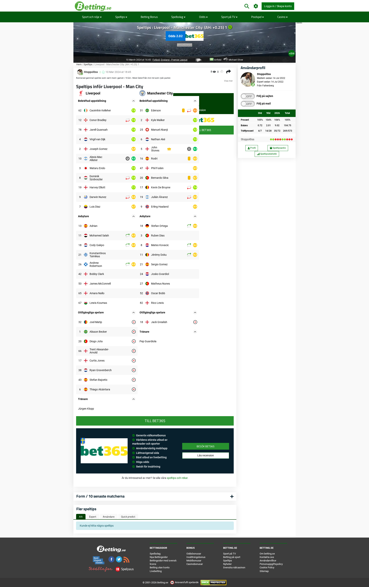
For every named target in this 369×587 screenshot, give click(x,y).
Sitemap (264, 571)
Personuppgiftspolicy (271, 564)
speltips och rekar (177, 477)
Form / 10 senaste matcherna (100, 496)
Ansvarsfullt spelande (186, 582)
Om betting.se (267, 553)
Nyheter (227, 564)
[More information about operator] (104, 450)
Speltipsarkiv (279, 148)
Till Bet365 (203, 130)
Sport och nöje (91, 17)
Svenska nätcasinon (234, 567)
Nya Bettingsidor (159, 557)
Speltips (120, 17)
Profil (253, 148)
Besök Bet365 (205, 446)
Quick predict (128, 517)
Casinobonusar (194, 564)
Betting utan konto (160, 567)
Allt (81, 517)
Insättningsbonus (195, 557)
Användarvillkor (268, 560)
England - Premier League (174, 59)
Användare (109, 517)
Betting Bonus (149, 17)
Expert (92, 517)
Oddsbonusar (193, 553)
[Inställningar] (255, 6)
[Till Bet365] (203, 120)
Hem (78, 64)
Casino (281, 17)
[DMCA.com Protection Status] (213, 582)
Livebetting (156, 571)
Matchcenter (185, 45)
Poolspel (256, 17)
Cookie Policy (267, 567)
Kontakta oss (267, 557)
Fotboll (156, 59)
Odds (202, 17)
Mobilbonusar (193, 560)
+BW (291, 53)
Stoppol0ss (247, 139)
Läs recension (205, 455)
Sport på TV (228, 17)
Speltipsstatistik (268, 154)
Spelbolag (177, 17)
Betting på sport (231, 557)
